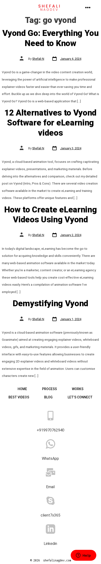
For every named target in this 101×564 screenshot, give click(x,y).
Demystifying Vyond (50, 303)
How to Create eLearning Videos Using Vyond (50, 214)
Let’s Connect (80, 397)
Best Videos (18, 397)
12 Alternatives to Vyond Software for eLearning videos (50, 123)
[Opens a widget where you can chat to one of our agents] (83, 556)
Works (77, 389)
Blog (48, 397)
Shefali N (38, 58)
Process (49, 389)
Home (22, 389)
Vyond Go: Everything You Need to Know (50, 38)
